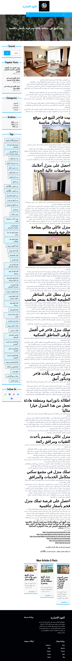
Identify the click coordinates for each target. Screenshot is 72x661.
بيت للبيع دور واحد (12, 200)
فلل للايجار (15, 260)
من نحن (31, 629)
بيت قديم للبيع (14, 177)
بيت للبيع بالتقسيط (12, 195)
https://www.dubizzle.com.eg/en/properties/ (58, 538)
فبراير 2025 (14, 124)
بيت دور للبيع (14, 158)
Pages (63, 654)
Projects (49, 651)
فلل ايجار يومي (13, 250)
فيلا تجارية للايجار (13, 321)
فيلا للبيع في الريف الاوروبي (12, 356)
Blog (64, 657)
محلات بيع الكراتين (12, 376)
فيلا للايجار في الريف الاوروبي (12, 343)
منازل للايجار (14, 381)
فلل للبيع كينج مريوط (14, 304)
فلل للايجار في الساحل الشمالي (13, 265)
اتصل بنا (31, 638)
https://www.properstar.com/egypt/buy (59, 540)
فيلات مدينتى (14, 330)
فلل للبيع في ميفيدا (12, 291)
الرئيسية (31, 621)
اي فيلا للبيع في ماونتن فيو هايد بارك (12, 152)
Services (63, 651)
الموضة (16, 109)
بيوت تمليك (14, 214)
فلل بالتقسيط (14, 255)
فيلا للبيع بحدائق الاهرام (13, 349)
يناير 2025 (15, 126)
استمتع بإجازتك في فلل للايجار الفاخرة (58, 547)
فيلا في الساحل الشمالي (13, 336)
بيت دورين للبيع (13, 168)
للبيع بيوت (15, 371)
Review (49, 657)
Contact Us (48, 645)
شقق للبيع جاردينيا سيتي (12, 233)
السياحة (15, 105)
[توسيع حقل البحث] (28, 15)
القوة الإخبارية (30, 6)
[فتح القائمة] (64, 15)
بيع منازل (15, 209)
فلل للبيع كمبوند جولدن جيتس (13, 297)
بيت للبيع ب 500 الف (12, 191)
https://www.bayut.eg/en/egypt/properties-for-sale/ (56, 532)
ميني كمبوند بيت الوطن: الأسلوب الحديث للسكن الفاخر (12, 69)
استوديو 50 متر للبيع (12, 140)
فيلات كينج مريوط (12, 326)
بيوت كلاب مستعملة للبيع (12, 220)
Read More (64, 602)
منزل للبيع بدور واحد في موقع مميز (12, 87)
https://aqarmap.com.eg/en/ (62, 543)
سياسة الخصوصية (28, 634)
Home (63, 645)
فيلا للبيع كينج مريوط (12, 362)
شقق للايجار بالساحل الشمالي (13, 226)
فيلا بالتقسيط (14, 310)
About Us (63, 648)
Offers (49, 648)
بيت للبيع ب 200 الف (12, 186)
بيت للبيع (15, 181)
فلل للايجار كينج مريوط (13, 272)
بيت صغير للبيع (13, 172)
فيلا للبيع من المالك (12, 367)
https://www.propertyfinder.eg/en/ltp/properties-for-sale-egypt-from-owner (50, 536)
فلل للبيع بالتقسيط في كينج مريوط (12, 279)
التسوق (16, 103)
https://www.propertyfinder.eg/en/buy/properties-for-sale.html (53, 534)
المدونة (31, 625)
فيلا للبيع (60, 528)
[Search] (7, 53)
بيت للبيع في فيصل (12, 205)
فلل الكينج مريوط (12, 246)
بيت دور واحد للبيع (12, 163)
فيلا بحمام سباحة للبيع (13, 315)
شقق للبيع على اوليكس (13, 240)
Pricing (49, 654)
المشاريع (15, 107)
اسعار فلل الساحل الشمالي (12, 146)
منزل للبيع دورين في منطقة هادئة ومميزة (13, 79)
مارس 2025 (14, 122)
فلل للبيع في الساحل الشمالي (13, 286)
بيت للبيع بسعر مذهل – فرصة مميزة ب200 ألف (55, 551)
